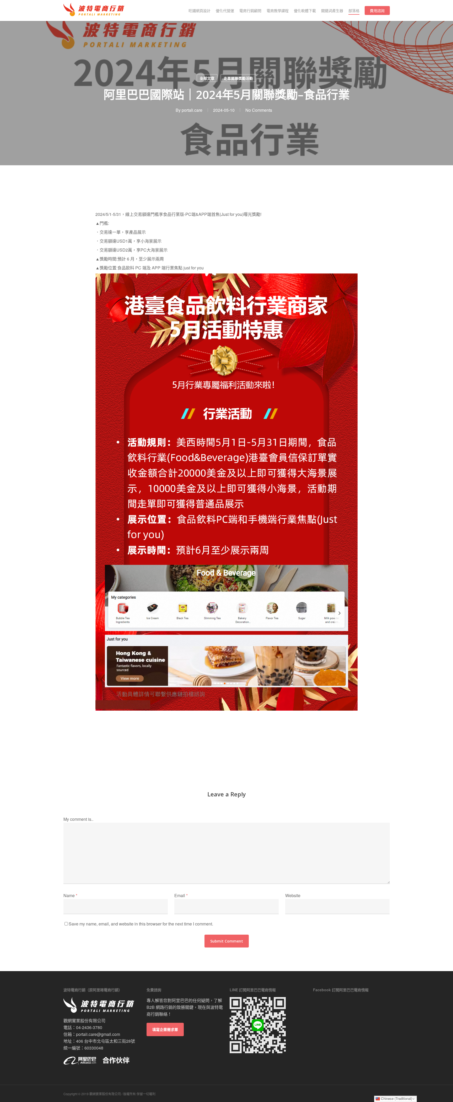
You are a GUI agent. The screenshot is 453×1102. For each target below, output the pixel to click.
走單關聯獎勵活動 (238, 78)
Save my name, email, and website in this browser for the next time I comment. (141, 924)
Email (181, 895)
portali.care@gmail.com (98, 1034)
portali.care (192, 110)
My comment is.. (78, 819)
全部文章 (207, 78)
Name (70, 895)
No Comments (258, 110)
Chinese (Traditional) (396, 1098)
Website (292, 895)
